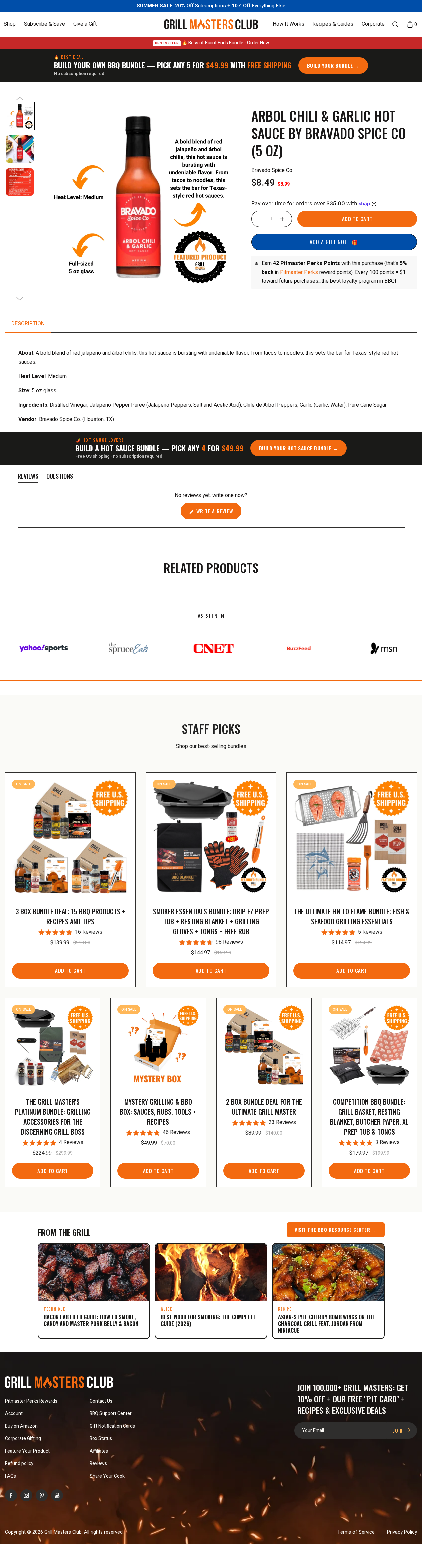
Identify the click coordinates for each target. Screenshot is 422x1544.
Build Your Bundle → (333, 65)
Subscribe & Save (44, 24)
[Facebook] (11, 1495)
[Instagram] (26, 1495)
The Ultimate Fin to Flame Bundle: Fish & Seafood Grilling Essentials (352, 916)
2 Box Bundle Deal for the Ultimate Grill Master (264, 1107)
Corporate (373, 24)
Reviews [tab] (28, 477)
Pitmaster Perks (299, 272)
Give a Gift (85, 24)
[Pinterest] (42, 1495)
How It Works (288, 24)
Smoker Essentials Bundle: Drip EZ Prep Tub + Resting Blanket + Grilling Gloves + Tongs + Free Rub (211, 921)
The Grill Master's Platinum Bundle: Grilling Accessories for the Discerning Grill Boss (53, 1117)
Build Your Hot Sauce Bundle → (298, 448)
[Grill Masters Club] (211, 24)
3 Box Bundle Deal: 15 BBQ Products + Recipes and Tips (70, 916)
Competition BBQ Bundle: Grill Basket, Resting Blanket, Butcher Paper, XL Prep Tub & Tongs (369, 1117)
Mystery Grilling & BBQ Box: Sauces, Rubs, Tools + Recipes (158, 1112)
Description (28, 324)
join (398, 1430)
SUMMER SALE (155, 5)
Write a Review (218, 513)
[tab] (28, 323)
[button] (9, 24)
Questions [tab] (59, 477)
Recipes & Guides (332, 24)
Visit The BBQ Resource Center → (335, 1229)
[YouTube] (57, 1495)
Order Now (258, 42)
